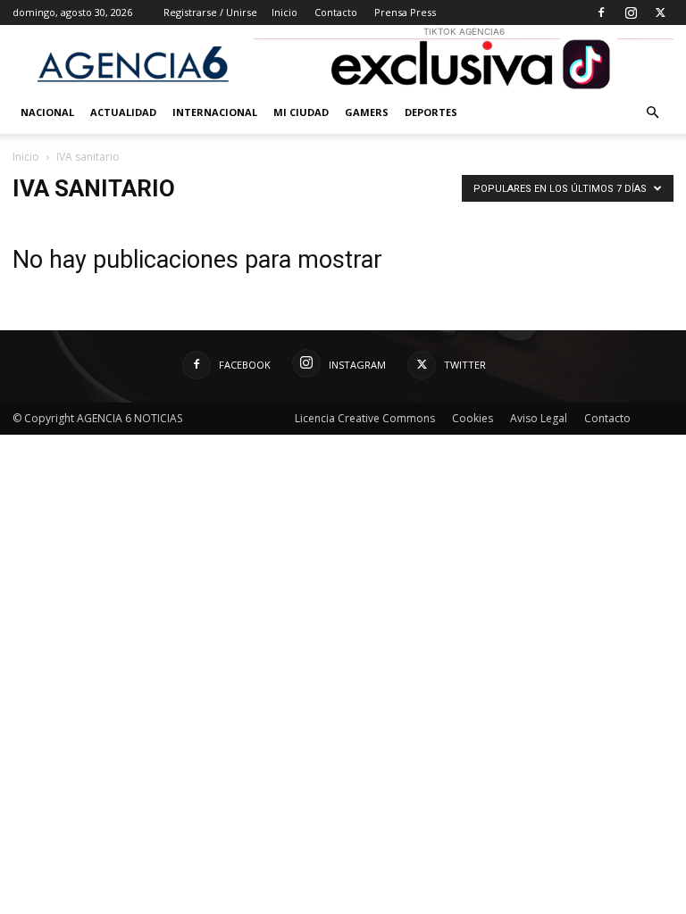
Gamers (367, 112)
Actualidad (123, 112)
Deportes (431, 112)
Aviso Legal (538, 418)
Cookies (472, 418)
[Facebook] (601, 12)
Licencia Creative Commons (365, 418)
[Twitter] (660, 12)
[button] (652, 112)
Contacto (335, 12)
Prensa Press (405, 12)
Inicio (284, 12)
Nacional (47, 112)
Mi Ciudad (301, 112)
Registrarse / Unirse (210, 12)
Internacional (214, 112)
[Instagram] (630, 12)
